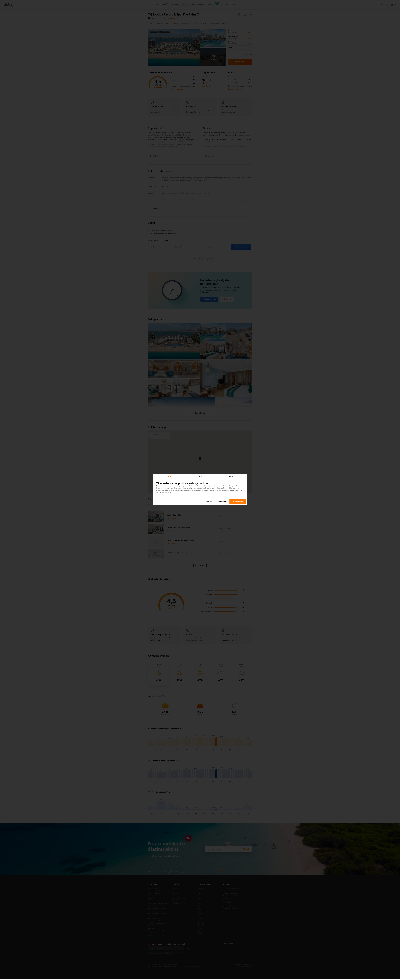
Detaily (200, 476)
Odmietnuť (209, 501)
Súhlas (169, 476)
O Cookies (231, 476)
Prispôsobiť (222, 501)
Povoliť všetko (238, 501)
